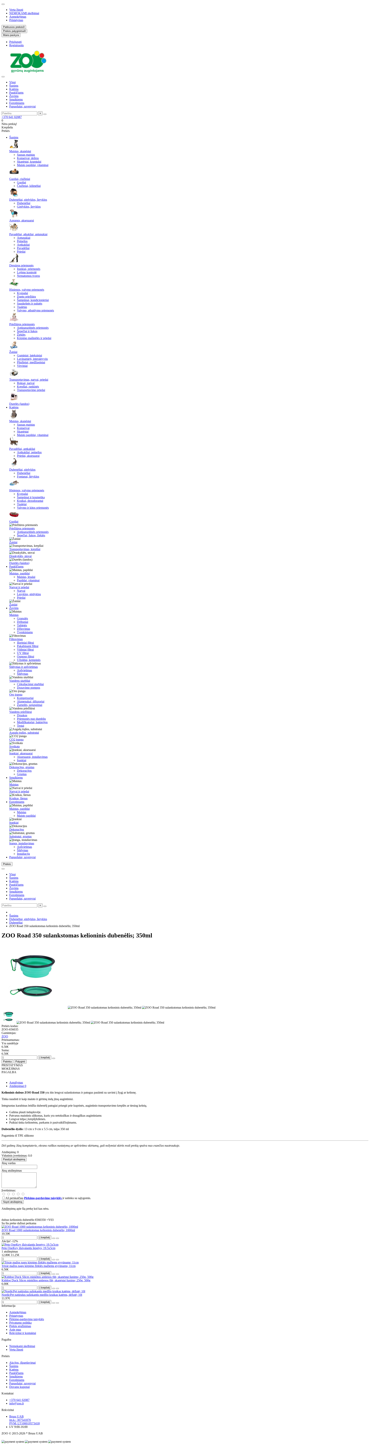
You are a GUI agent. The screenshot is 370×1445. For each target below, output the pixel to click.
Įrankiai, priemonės (28, 269)
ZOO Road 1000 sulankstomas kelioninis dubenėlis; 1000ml (38, 1230)
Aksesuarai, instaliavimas (32, 756)
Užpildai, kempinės (28, 660)
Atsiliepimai (17, 1086)
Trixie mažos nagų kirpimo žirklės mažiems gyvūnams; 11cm (39, 1266)
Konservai (23, 428)
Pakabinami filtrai (27, 646)
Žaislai (13, 352)
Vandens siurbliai (19, 680)
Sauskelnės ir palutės (29, 303)
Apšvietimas (24, 670)
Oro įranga (15, 694)
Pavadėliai (23, 248)
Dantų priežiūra (26, 296)
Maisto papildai (26, 815)
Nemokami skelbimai (22, 1346)
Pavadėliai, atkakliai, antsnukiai (28, 234)
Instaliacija (23, 853)
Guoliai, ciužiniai (19, 179)
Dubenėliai (23, 203)
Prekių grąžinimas (20, 1326)
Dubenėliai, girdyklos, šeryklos (28, 199)
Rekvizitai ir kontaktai (22, 1333)
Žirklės (21, 334)
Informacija (8, 1305)
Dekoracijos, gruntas (21, 767)
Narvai (21, 590)
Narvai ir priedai (19, 587)
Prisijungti (15, 41)
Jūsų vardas (9, 1163)
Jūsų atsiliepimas (12, 1170)
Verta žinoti (16, 9)
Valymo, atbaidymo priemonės (35, 310)
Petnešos (22, 241)
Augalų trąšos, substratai (24, 732)
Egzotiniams (16, 103)
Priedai (21, 251)
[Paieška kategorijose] (3, 76)
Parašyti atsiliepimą (14, 1159)
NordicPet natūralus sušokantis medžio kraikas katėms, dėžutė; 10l (42, 1294)
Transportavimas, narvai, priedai (28, 379)
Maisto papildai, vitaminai (32, 165)
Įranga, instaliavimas (21, 843)
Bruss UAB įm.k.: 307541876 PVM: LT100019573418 (24, 1420)
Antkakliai (23, 244)
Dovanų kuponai (19, 1386)
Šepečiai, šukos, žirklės (31, 535)
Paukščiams (16, 92)
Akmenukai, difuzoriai (30, 701)
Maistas (13, 615)
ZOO (5, 1036)
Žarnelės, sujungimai (29, 705)
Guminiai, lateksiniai (29, 355)
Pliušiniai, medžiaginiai (31, 362)
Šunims (13, 85)
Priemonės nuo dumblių (31, 718)
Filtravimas (16, 639)
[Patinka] (53, 1238)
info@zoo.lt (16, 1403)
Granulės (22, 618)
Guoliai (21, 182)
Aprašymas (16, 1082)
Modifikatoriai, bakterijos (32, 722)
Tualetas (22, 307)
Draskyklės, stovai (20, 556)
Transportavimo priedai (31, 390)
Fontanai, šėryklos (28, 476)
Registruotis (16, 45)
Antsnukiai (23, 237)
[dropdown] (3, 4)
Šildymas (22, 673)
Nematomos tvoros (28, 275)
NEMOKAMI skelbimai (24, 13)
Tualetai (22, 504)
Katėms (13, 89)
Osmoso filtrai (25, 656)
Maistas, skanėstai (20, 151)
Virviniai (22, 365)
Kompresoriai (25, 698)
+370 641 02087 (12, 117)
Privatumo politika (20, 1322)
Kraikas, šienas (18, 798)
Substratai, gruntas (20, 836)
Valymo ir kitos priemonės (33, 507)
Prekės (6, 1356)
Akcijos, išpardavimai (22, 1362)
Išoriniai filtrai (25, 642)
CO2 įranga (16, 739)
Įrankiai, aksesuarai (21, 753)
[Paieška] (44, 114)
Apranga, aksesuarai (21, 220)
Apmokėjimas (17, 16)
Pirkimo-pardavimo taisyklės (26, 1319)
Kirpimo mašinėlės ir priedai (34, 338)
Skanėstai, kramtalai (29, 161)
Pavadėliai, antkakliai (22, 448)
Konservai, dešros (28, 158)
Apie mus (15, 1329)
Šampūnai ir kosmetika (31, 497)
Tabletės (22, 625)
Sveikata (14, 746)
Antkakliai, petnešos (29, 452)
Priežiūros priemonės (22, 324)
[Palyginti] (57, 1238)
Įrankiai (21, 760)
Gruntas (22, 774)
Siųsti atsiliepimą (12, 1201)
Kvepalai (22, 293)
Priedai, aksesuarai (28, 455)
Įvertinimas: (9, 1190)
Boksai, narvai (25, 383)
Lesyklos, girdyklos (29, 594)
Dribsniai (22, 621)
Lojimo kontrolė (27, 272)
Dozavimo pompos (28, 687)
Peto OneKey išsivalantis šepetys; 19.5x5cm (28, 1248)
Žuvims (13, 96)
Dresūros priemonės (21, 265)
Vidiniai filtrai (25, 649)
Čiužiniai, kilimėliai (29, 185)
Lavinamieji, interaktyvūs (32, 358)
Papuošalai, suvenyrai (22, 106)
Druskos (22, 715)
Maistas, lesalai (26, 576)
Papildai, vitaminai (28, 580)
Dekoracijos (24, 770)
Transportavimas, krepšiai (24, 549)
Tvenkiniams (25, 632)
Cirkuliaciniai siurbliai (30, 684)
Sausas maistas (26, 154)
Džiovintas (23, 628)
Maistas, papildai (19, 573)
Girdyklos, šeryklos (29, 206)
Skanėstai (23, 431)
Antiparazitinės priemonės (33, 327)
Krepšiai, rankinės (28, 386)
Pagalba (6, 1339)
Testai (20, 725)
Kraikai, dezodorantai (30, 500)
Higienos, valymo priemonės (26, 289)
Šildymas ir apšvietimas (23, 666)
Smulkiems (16, 99)
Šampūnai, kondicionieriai (33, 300)
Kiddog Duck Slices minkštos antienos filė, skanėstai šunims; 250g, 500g (46, 1280)
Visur (12, 82)
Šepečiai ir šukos (27, 331)
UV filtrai (23, 653)
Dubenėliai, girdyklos (22, 469)
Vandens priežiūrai (20, 711)
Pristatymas (16, 20)
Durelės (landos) (19, 403)
